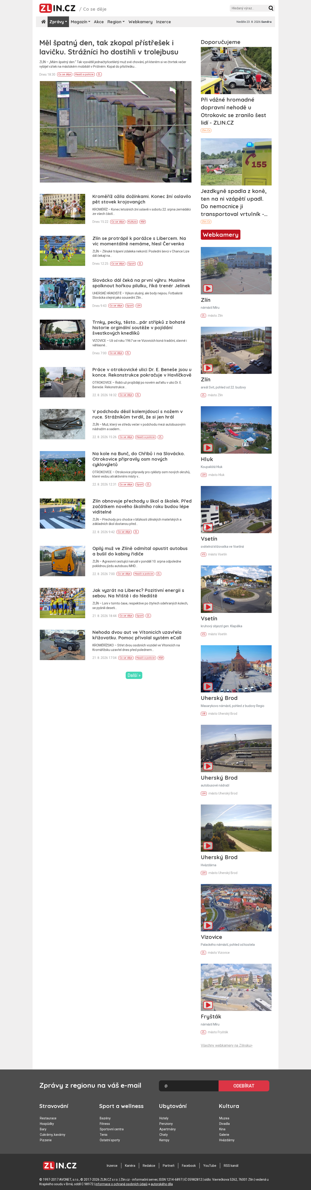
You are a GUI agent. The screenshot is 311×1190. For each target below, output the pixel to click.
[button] (271, 8)
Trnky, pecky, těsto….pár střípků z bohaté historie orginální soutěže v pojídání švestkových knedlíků (138, 327)
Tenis (103, 1134)
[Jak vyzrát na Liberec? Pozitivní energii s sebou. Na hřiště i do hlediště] (62, 603)
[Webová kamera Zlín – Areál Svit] (236, 350)
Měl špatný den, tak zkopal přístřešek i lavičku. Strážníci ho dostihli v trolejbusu (108, 47)
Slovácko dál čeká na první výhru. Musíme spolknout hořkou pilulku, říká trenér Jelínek (141, 282)
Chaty (163, 1134)
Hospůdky (47, 1124)
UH (138, 305)
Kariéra (130, 1165)
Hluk (207, 459)
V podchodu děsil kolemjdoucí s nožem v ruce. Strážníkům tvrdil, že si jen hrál (137, 414)
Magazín (79, 21)
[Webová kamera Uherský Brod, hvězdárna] (236, 828)
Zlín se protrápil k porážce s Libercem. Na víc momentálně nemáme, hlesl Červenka (139, 241)
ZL (99, 74)
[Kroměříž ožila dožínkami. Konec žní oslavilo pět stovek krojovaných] (62, 209)
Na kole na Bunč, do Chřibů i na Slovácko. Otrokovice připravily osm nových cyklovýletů (138, 459)
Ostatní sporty (110, 1140)
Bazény (105, 1118)
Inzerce (163, 21)
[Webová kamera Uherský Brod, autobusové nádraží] (236, 748)
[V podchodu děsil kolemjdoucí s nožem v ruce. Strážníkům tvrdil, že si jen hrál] (62, 424)
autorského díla (162, 1184)
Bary (43, 1129)
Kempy (164, 1140)
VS (203, 554)
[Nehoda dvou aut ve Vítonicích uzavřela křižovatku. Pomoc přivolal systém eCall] (62, 645)
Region (114, 21)
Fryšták (211, 1016)
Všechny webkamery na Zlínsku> (226, 1045)
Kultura (132, 221)
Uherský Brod (219, 697)
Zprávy (56, 21)
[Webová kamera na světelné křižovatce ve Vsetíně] (236, 509)
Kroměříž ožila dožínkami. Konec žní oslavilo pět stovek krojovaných (141, 199)
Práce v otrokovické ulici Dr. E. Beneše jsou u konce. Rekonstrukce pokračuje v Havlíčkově (141, 372)
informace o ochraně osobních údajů (121, 1184)
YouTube (209, 1165)
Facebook (189, 1165)
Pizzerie (46, 1140)
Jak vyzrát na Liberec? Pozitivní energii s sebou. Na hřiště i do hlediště (138, 593)
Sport (131, 263)
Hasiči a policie (84, 74)
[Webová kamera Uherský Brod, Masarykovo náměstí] (236, 668)
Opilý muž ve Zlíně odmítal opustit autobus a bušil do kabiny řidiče (140, 551)
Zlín (206, 299)
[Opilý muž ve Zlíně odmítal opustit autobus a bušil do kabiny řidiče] (62, 561)
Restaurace (48, 1118)
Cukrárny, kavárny (52, 1134)
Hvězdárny (227, 1140)
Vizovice (211, 936)
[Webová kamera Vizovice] (236, 907)
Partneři (168, 1165)
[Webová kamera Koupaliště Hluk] (236, 429)
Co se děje (64, 74)
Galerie (224, 1134)
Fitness (105, 1124)
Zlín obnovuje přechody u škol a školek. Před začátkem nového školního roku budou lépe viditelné (142, 506)
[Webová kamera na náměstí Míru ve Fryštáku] (236, 987)
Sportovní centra (112, 1129)
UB (203, 713)
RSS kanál (231, 1165)
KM (143, 221)
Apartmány (167, 1129)
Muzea (224, 1118)
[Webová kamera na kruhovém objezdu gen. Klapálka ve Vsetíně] (236, 589)
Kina (222, 1129)
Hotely (163, 1118)
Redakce (149, 1165)
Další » (133, 675)
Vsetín (209, 538)
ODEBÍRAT (244, 1086)
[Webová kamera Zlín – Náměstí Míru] (236, 270)
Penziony (166, 1124)
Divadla (224, 1124)
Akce (99, 21)
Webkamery (140, 21)
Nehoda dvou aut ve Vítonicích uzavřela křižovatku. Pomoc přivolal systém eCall (137, 634)
